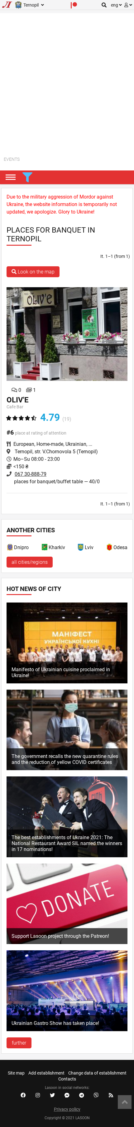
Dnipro (21, 547)
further (19, 1043)
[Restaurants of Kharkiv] (45, 548)
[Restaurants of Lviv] (81, 548)
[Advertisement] (67, 80)
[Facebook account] (23, 1095)
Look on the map (36, 272)
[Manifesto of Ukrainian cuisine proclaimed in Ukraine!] (67, 682)
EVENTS (12, 159)
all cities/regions (30, 562)
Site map (16, 1072)
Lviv (89, 547)
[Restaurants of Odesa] (109, 548)
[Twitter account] (52, 1095)
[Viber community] (96, 1095)
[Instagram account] (38, 1095)
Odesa (120, 547)
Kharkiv (57, 547)
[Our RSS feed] (111, 1095)
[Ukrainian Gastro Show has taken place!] (67, 1029)
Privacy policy (67, 1109)
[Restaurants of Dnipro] (10, 548)
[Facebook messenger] (67, 1095)
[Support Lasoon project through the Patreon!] (67, 942)
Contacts (67, 1078)
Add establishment (46, 1072)
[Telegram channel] (82, 1095)
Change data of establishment (97, 1072)
